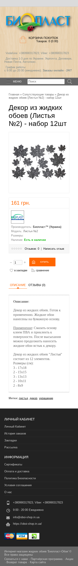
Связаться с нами (16, 559)
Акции (69, 559)
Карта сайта (38, 562)
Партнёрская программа (46, 559)
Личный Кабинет (15, 426)
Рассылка (10, 447)
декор (33, 398)
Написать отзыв (53, 248)
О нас (8, 492)
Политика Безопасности (20, 478)
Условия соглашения (18, 485)
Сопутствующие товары (38, 94)
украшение (46, 398)
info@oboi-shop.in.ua (26, 517)
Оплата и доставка (16, 471)
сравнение (42, 270)
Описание (18, 285)
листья (23, 398)
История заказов (15, 433)
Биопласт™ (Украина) (47, 226)
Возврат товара (16, 562)
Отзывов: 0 (32, 248)
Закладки (10, 440)
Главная (14, 94)
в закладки (20, 270)
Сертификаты (13, 464)
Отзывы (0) (36, 285)
